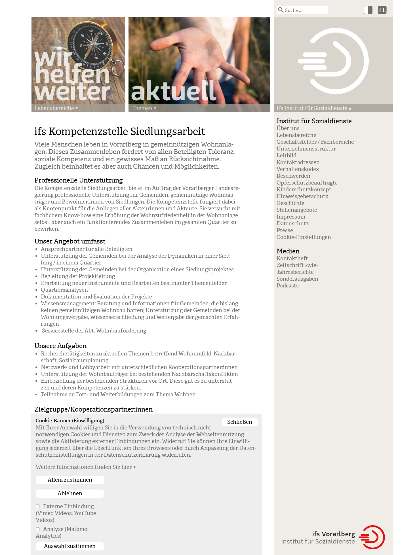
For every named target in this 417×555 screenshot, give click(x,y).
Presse (285, 230)
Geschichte (290, 203)
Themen (141, 108)
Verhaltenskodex (298, 169)
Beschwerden (293, 176)
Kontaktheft (292, 258)
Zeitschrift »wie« (298, 265)
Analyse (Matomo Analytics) (61, 533)
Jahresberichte (295, 272)
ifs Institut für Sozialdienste (312, 108)
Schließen (239, 422)
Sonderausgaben (297, 279)
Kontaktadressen (298, 162)
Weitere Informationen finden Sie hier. (84, 467)
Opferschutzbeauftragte (307, 182)
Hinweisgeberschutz (302, 196)
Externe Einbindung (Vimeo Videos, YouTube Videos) (66, 513)
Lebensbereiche (54, 108)
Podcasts (288, 285)
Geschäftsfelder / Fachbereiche (315, 142)
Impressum (291, 216)
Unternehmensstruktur (306, 148)
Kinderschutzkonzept (304, 189)
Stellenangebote (297, 210)
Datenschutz (293, 223)
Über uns (288, 128)
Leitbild (286, 155)
